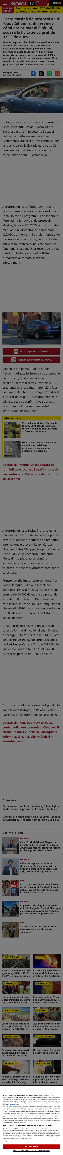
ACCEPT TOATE (31, 1146)
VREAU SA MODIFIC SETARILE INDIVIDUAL (31, 1150)
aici (36, 1115)
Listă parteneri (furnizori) (10, 1141)
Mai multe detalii (14, 1104)
